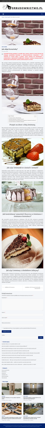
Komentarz (4, 297)
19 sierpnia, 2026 (5, 400)
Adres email (4, 317)
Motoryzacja (4, 376)
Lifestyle (3, 374)
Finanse (3, 371)
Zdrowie (3, 377)
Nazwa (3, 312)
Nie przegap (5, 381)
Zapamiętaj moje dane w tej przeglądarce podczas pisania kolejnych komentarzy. (19, 328)
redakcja (9, 400)
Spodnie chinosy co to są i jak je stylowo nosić (11, 343)
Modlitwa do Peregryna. (10, 287)
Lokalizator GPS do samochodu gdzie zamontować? (32, 288)
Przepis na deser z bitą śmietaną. (15, 117)
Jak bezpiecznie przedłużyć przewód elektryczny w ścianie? (14, 357)
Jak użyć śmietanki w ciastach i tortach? (16, 119)
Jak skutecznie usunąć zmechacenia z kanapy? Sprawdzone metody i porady (17, 355)
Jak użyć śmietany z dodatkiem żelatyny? (16, 121)
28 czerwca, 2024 (5, 51)
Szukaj (3, 335)
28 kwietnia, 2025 (26, 420)
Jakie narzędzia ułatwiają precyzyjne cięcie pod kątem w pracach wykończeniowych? (19, 348)
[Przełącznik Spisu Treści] (34, 116)
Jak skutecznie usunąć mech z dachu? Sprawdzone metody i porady (15, 350)
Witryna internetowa (6, 322)
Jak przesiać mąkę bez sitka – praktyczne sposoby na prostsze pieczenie (16, 362)
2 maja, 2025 (25, 400)
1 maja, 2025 (4, 420)
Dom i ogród (4, 46)
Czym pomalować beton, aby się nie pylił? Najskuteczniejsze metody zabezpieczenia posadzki (21, 353)
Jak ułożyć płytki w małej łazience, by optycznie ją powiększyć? (14, 346)
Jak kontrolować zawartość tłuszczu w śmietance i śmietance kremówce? (22, 120)
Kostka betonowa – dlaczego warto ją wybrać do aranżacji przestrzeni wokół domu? (19, 359)
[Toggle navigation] (3, 14)
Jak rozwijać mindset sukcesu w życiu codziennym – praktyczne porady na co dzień (19, 364)
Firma (3, 373)
